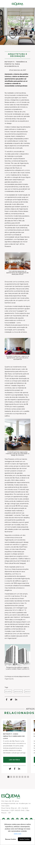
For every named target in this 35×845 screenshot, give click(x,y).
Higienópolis (9, 679)
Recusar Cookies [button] (10, 839)
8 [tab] (28, 777)
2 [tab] (11, 777)
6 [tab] (22, 777)
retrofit (19, 102)
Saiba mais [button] (17, 833)
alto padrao (8, 691)
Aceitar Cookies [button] (25, 839)
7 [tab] (25, 777)
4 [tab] (17, 777)
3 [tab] (14, 777)
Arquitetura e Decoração (17, 55)
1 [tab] (8, 777)
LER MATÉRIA (14, 759)
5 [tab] (20, 777)
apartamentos (18, 691)
